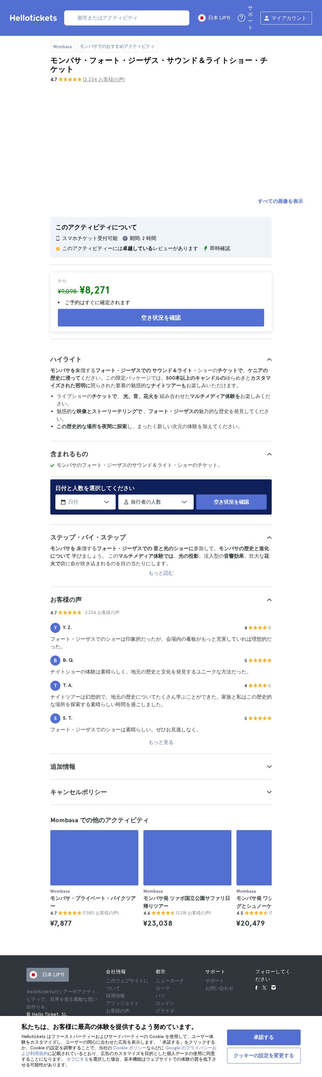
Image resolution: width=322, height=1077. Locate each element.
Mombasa (62, 46)
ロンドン (165, 1003)
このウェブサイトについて (127, 984)
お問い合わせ (219, 988)
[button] (161, 359)
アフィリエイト (122, 1003)
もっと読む (161, 573)
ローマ (163, 988)
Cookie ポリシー (130, 1047)
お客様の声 (118, 1011)
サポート (214, 981)
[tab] (161, 359)
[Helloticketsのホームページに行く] (34, 18)
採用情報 (115, 996)
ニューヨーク (170, 981)
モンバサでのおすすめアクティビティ (117, 46)
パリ (160, 996)
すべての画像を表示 (280, 201)
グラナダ (165, 1011)
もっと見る (161, 742)
